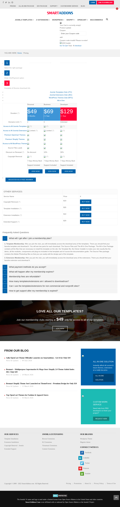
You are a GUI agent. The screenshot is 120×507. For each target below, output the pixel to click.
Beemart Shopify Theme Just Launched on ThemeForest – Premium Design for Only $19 (41, 383)
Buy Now (86, 202)
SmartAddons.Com (32, 502)
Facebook (87, 452)
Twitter (87, 463)
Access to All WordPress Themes (15, 143)
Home (19, 53)
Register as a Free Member (20, 180)
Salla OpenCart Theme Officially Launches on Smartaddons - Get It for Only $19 (38, 358)
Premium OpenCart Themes (14, 135)
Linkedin (86, 458)
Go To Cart (64, 46)
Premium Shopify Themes (15, 139)
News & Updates (12, 360)
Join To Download (105, 2)
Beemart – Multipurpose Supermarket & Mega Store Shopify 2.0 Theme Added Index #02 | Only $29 (40, 370)
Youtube (87, 473)
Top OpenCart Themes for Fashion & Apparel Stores (27, 395)
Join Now (35, 171)
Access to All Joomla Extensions (15, 131)
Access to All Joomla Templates (15, 126)
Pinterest (86, 468)
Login (93, 2)
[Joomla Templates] (60, 13)
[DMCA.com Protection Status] (60, 495)
